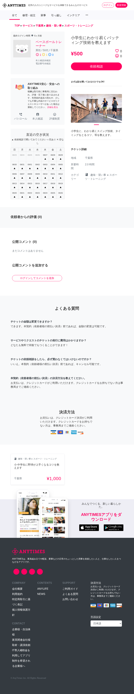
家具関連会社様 (21, 639)
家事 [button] (43, 15)
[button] (20, 117)
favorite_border (117, 51)
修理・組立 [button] (28, 15)
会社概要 (17, 588)
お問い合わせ (70, 599)
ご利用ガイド (70, 588)
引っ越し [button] (56, 15)
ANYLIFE (42, 588)
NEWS (41, 594)
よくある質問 (70, 594)
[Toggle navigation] (129, 5)
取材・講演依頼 (21, 645)
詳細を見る (52, 107)
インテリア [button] (73, 15)
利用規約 (17, 594)
